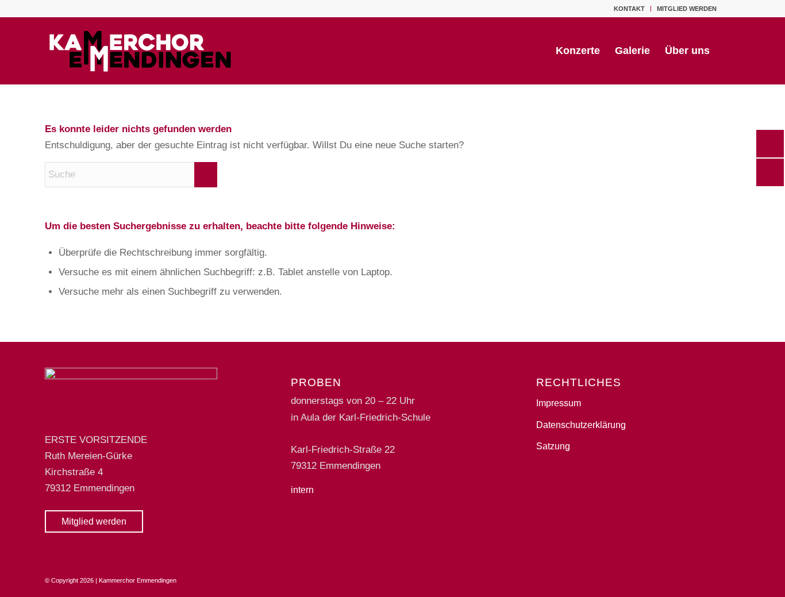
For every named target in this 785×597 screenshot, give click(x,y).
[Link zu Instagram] (731, 8)
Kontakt (629, 8)
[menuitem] (629, 8)
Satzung (553, 446)
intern (302, 490)
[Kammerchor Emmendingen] (141, 50)
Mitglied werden (687, 8)
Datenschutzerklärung (581, 425)
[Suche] (728, 50)
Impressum (558, 403)
